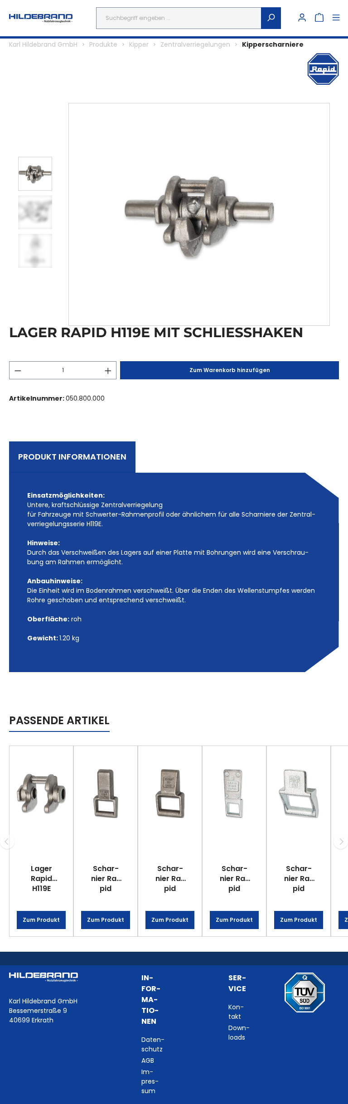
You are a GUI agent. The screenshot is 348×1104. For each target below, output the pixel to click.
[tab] (72, 457)
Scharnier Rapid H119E (106, 878)
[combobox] (178, 18)
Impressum (150, 1081)
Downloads (239, 1032)
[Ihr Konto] (302, 18)
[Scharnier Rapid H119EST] (169, 793)
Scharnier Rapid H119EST (170, 878)
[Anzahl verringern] (17, 370)
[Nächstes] (341, 841)
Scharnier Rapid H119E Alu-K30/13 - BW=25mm (299, 878)
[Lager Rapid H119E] (41, 793)
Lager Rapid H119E (41, 878)
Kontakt (236, 1011)
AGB (147, 1060)
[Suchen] (271, 18)
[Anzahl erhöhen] (108, 370)
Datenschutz (152, 1044)
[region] (174, 214)
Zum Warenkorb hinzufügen (229, 370)
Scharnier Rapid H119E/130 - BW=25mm (234, 878)
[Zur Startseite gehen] (40, 18)
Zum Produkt (41, 920)
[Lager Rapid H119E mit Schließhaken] (199, 215)
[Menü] (336, 18)
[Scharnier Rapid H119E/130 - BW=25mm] (234, 793)
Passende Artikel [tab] (59, 720)
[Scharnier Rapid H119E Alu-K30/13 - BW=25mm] (298, 793)
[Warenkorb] (319, 18)
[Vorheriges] (7, 841)
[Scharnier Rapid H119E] (105, 793)
